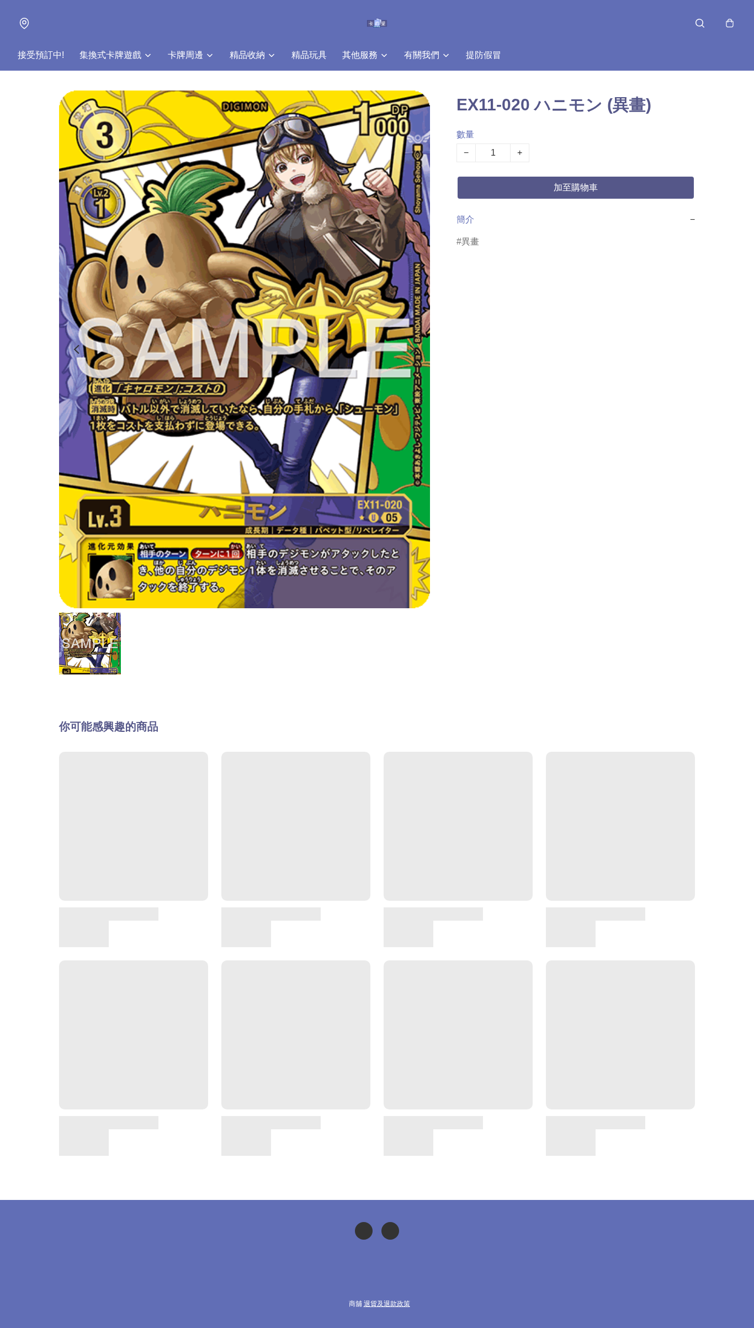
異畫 (470, 241)
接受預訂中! (41, 55)
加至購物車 (576, 187)
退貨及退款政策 (387, 1304)
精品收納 (247, 55)
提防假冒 (483, 55)
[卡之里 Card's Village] (377, 23)
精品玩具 (309, 55)
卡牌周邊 (185, 55)
